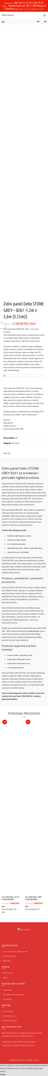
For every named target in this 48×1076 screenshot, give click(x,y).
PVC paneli (15, 443)
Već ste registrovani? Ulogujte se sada (15, 951)
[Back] (3, 21)
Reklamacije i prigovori (10, 1021)
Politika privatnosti (9, 1016)
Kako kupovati (7, 990)
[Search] (39, 15)
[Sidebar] (3, 326)
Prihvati (3, 1074)
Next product (44, 21)
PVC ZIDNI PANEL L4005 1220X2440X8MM (33, 898)
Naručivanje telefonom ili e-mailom (14, 994)
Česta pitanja (7, 999)
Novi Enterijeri (20, 1060)
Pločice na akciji (8, 973)
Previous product (39, 21)
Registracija (6, 961)
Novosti (5, 978)
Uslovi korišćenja (8, 1011)
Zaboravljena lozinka (9, 956)
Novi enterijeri (34, 631)
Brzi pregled (21, 721)
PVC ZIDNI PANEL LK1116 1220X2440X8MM (10, 898)
